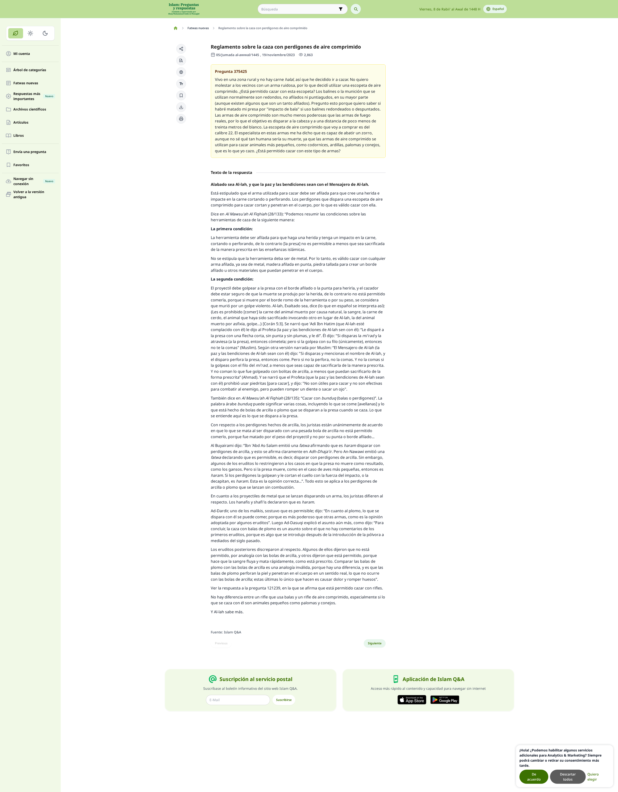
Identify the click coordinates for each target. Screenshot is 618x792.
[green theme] (15, 33)
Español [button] (498, 9)
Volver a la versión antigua (28, 194)
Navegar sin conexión (33, 181)
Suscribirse (284, 700)
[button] (181, 49)
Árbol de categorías (29, 70)
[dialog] (564, 766)
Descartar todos (568, 777)
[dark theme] (45, 33)
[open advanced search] (340, 9)
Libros (18, 135)
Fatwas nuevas (25, 83)
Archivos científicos (29, 109)
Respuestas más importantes (33, 96)
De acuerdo (534, 777)
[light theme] (30, 33)
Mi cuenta (21, 53)
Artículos (20, 122)
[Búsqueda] (356, 9)
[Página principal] (175, 28)
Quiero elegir (593, 777)
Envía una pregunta (29, 152)
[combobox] (299, 9)
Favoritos (21, 165)
